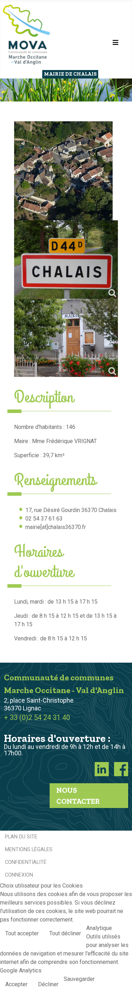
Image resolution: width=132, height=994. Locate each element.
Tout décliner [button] (65, 933)
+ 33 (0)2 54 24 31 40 (37, 717)
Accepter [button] (16, 984)
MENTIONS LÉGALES (28, 850)
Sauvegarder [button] (79, 979)
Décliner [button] (48, 984)
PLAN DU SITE (21, 837)
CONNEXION (19, 875)
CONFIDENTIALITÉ (25, 862)
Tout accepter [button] (22, 933)
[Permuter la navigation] (115, 42)
